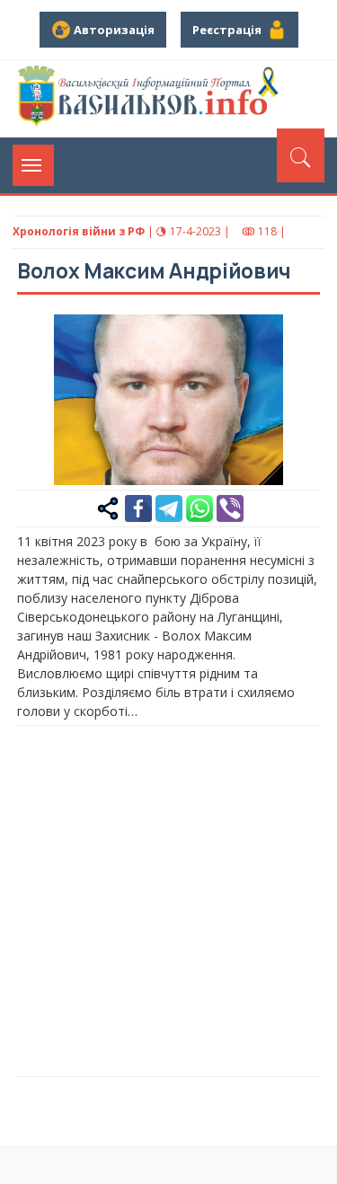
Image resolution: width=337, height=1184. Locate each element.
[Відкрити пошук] (300, 155)
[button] (296, 338)
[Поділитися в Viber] (230, 507)
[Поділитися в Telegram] (168, 507)
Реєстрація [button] (229, 30)
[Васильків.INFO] (151, 99)
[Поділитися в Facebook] (138, 507)
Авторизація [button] (113, 30)
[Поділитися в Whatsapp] (199, 507)
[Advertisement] (168, 898)
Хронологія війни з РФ (79, 231)
